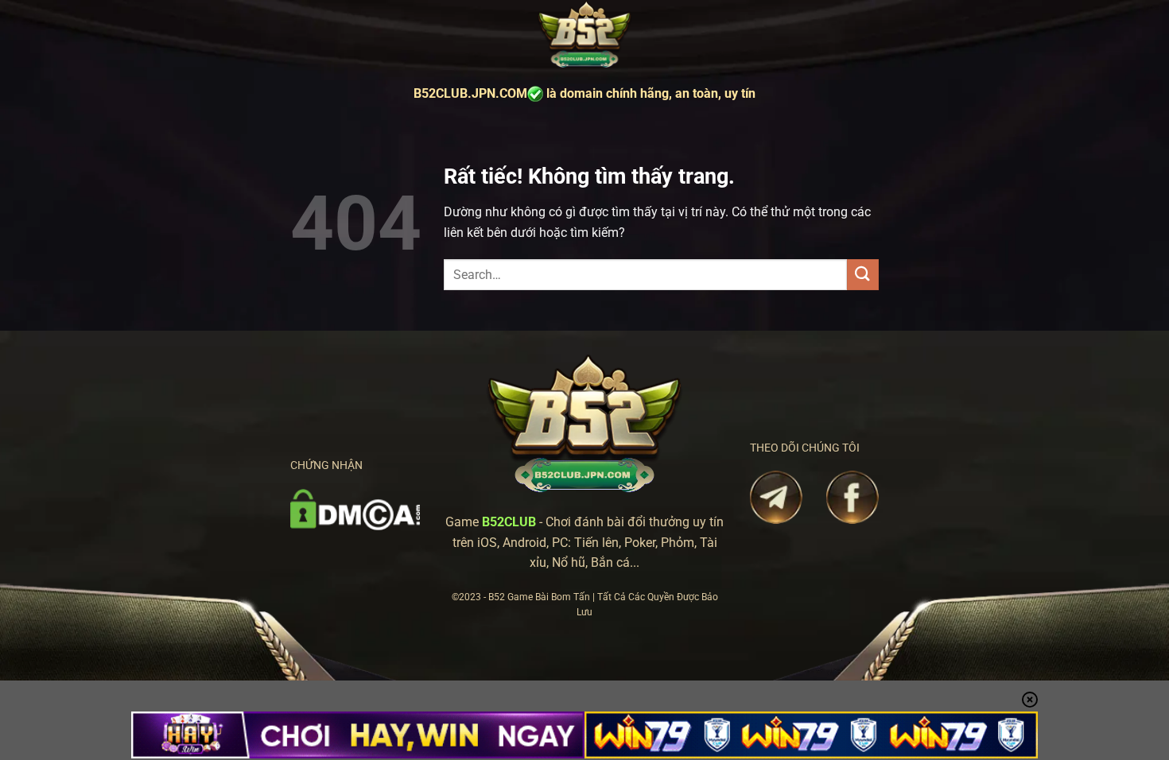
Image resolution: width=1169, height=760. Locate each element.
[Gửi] (863, 274)
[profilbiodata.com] (584, 35)
